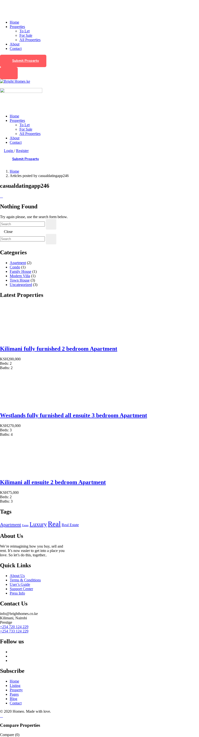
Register (22, 151)
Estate (25, 525)
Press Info (17, 593)
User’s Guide (20, 584)
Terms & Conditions (25, 580)
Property (16, 690)
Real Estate (70, 525)
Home (14, 22)
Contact (16, 48)
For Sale (25, 35)
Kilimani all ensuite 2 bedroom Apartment (53, 482)
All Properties (30, 40)
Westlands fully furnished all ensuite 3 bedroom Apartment (73, 415)
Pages (14, 694)
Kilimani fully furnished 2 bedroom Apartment (58, 349)
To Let (24, 31)
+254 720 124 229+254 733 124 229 (14, 629)
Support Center (21, 589)
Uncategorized (21, 285)
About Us (17, 576)
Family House (20, 271)
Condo (15, 267)
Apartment (18, 263)
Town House (20, 280)
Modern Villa (20, 276)
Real (54, 524)
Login (9, 151)
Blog (13, 699)
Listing (15, 686)
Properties (17, 27)
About (14, 44)
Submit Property (25, 60)
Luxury (38, 524)
